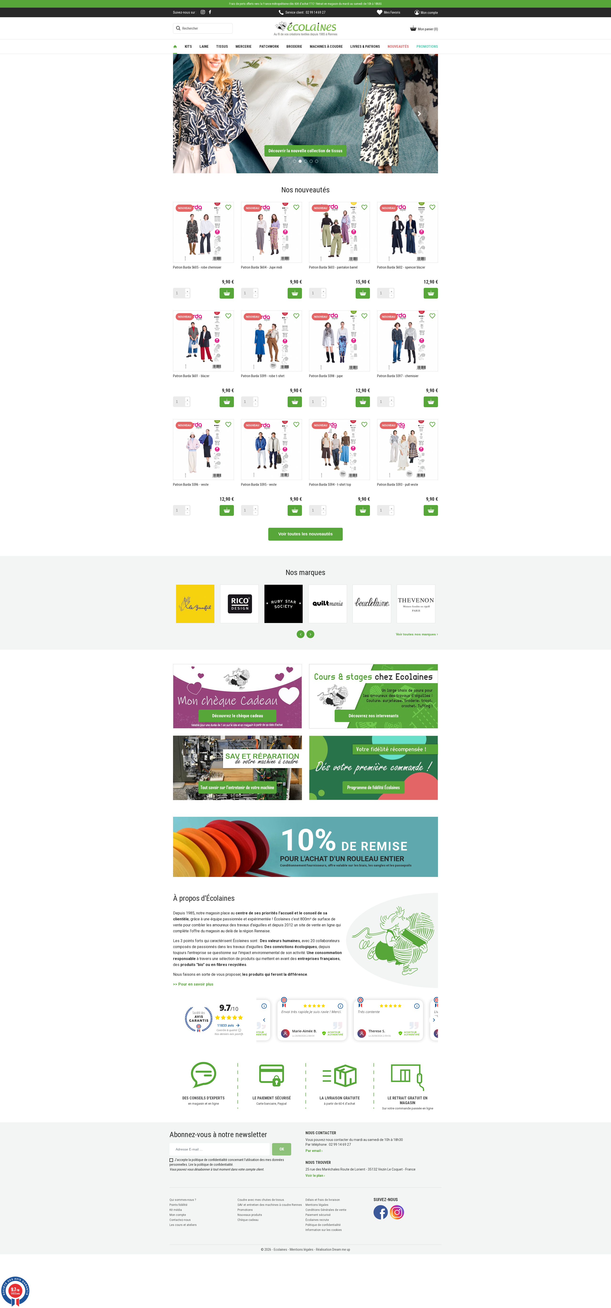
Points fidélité (178, 1204)
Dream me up (341, 1249)
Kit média (175, 1209)
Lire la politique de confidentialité (211, 1164)
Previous (301, 634)
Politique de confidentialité (323, 1224)
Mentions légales (317, 1204)
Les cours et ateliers (183, 1224)
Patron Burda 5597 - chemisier (397, 375)
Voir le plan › (315, 1175)
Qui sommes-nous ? (182, 1199)
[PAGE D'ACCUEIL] (175, 46)
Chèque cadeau (247, 1219)
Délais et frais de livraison (323, 1199)
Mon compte (177, 1214)
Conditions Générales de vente (326, 1209)
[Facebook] (210, 12)
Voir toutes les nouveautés (305, 533)
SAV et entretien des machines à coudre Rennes (269, 1204)
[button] (191, 113)
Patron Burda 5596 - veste (191, 484)
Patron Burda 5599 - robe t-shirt (262, 375)
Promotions (245, 1209)
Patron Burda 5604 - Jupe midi (261, 267)
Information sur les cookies (324, 1229)
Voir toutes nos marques (416, 634)
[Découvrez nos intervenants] (373, 695)
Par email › (314, 1150)
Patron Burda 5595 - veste (259, 484)
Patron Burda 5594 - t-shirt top (330, 484)
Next (310, 634)
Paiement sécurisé (318, 1214)
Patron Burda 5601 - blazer (191, 375)
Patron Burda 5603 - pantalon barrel (333, 267)
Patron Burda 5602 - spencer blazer (401, 267)
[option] (305, 113)
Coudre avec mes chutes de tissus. (261, 1199)
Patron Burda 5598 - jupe (326, 375)
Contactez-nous (180, 1219)
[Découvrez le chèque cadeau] (237, 695)
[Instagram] (203, 12)
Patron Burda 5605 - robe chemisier (197, 267)
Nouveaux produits (249, 1214)
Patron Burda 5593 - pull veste (397, 484)
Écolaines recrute (317, 1219)
